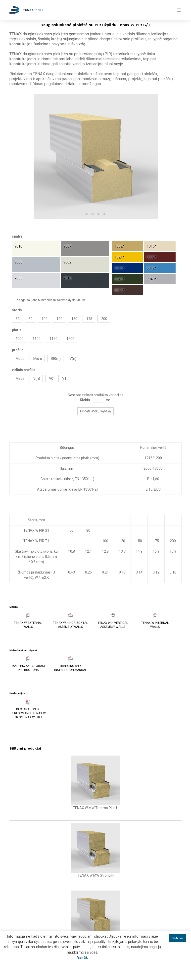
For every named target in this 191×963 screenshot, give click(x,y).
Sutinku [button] (177, 938)
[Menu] (177, 10)
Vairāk (82, 958)
